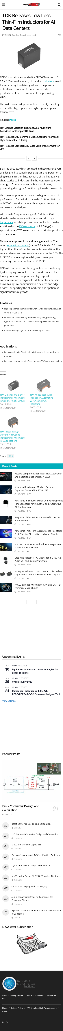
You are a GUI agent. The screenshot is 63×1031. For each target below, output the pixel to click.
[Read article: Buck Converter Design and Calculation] (31, 781)
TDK (11, 456)
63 (30, 551)
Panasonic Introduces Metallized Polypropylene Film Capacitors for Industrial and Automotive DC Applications (39, 503)
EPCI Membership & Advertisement (42, 1008)
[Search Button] (59, 4)
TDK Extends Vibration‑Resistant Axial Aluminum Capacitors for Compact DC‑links (25, 129)
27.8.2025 (6, 35)
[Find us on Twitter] (7, 1022)
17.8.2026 (20, 524)
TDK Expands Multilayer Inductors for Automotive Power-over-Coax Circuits (13, 397)
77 (30, 524)
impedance (6, 222)
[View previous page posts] (28, 158)
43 (30, 511)
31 (30, 538)
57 (30, 480)
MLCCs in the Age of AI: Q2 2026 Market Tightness (36, 876)
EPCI (6, 995)
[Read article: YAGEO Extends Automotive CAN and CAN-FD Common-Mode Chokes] (6, 587)
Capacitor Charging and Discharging (29, 886)
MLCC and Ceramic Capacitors (26, 844)
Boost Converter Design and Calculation (30, 823)
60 (30, 578)
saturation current (18, 245)
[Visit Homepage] (31, 4)
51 (30, 494)
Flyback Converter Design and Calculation (31, 865)
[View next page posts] (34, 158)
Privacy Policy (17, 1008)
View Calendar (9, 700)
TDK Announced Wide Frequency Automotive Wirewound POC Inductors (41, 399)
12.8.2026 (20, 564)
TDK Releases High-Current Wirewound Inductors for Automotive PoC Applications (13, 436)
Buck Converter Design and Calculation (20, 808)
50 (30, 591)
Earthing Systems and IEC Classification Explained (35, 855)
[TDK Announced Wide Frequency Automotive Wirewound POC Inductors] (43, 385)
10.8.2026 (20, 591)
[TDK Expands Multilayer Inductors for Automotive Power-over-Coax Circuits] (13, 385)
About (4, 1011)
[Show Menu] (3, 4)
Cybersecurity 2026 (22, 681)
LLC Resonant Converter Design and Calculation (34, 834)
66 (30, 564)
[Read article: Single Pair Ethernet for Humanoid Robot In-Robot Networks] (6, 520)
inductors (48, 81)
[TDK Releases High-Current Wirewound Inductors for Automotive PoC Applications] (13, 422)
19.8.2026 (20, 511)
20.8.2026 (20, 480)
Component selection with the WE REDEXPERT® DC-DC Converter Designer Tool (36, 692)
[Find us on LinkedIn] (3, 1022)
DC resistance (27, 226)
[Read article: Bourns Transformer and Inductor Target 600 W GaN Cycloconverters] (6, 547)
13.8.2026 (20, 551)
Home (4, 1008)
